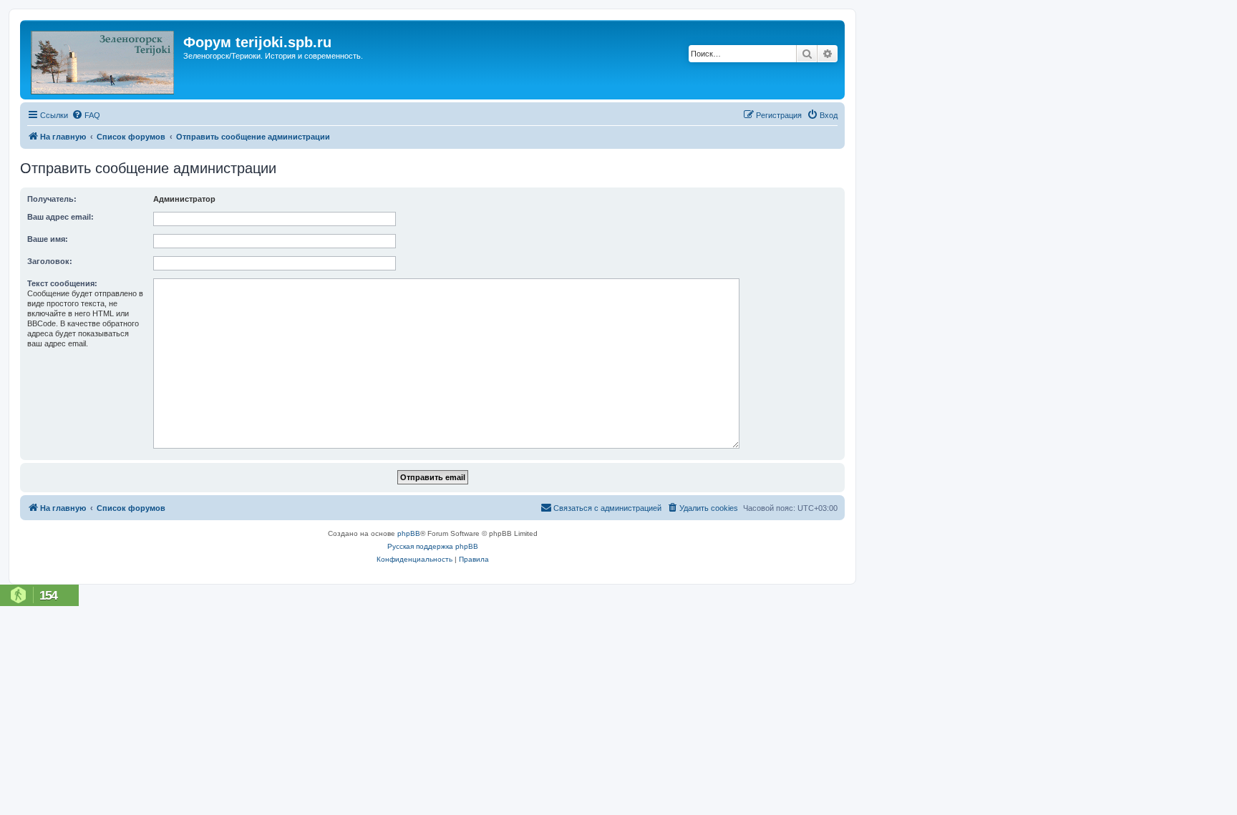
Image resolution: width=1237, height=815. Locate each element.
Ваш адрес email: (60, 217)
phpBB (408, 533)
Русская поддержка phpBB (432, 546)
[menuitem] (86, 115)
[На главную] (103, 60)
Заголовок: (49, 261)
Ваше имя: (47, 239)
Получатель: (52, 199)
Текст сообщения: (62, 283)
